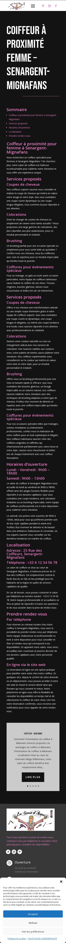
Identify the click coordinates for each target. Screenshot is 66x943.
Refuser (33, 922)
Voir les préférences (33, 931)
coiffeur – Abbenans (33, 733)
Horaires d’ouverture (19, 127)
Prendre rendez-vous (19, 135)
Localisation (15, 131)
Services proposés (18, 123)
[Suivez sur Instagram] (49, 5)
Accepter (33, 914)
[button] (61, 881)
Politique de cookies (17, 938)
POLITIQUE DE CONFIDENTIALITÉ (42, 938)
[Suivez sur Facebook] (55, 5)
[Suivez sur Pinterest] (43, 5)
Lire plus (33, 777)
